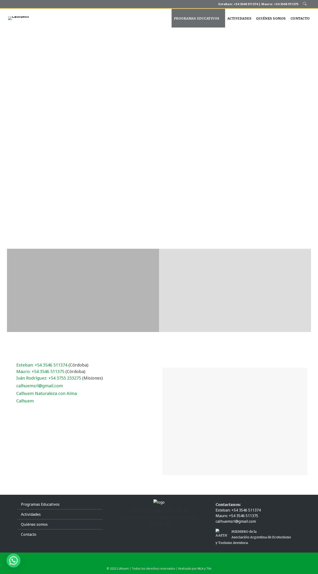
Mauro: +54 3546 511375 (40, 371)
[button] (13, 560)
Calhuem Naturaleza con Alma (46, 393)
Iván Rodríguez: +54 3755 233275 (48, 378)
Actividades (31, 514)
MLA (200, 569)
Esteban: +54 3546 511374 (41, 365)
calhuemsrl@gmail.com (39, 385)
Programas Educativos (40, 504)
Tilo (208, 569)
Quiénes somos (34, 524)
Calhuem (25, 401)
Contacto (28, 534)
